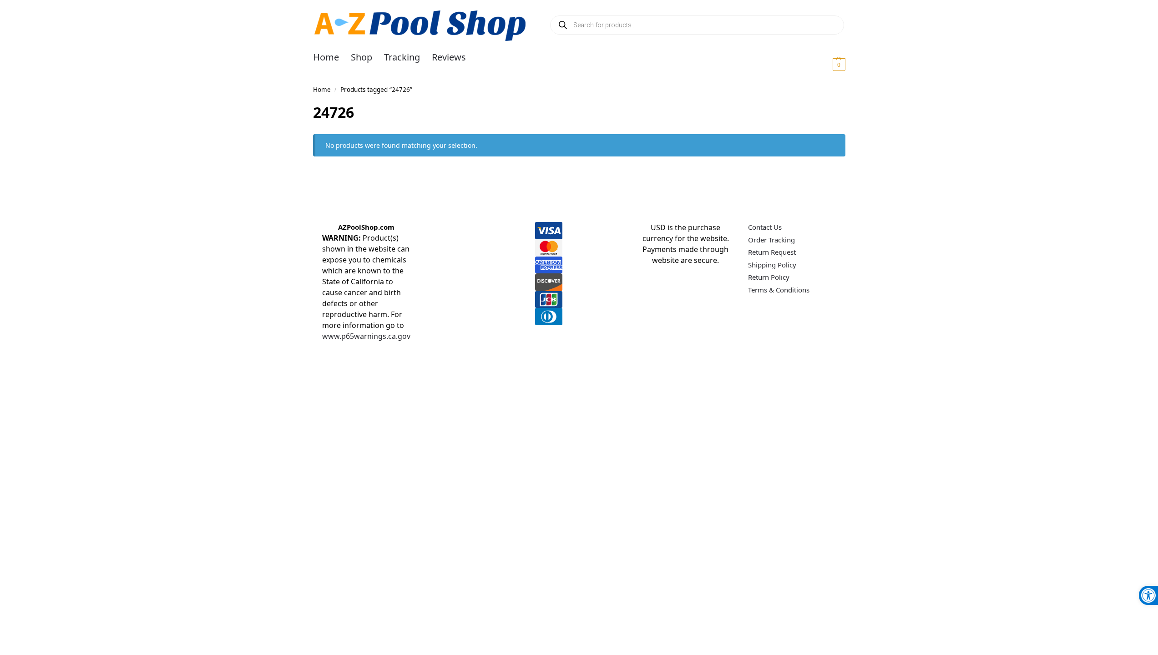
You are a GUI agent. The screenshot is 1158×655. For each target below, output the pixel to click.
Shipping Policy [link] (772, 264)
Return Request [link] (772, 252)
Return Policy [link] (768, 277)
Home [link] (322, 90)
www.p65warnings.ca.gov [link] (366, 336)
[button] (827, 64)
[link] (1148, 595)
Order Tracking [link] (771, 239)
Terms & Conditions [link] (778, 289)
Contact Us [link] (765, 227)
